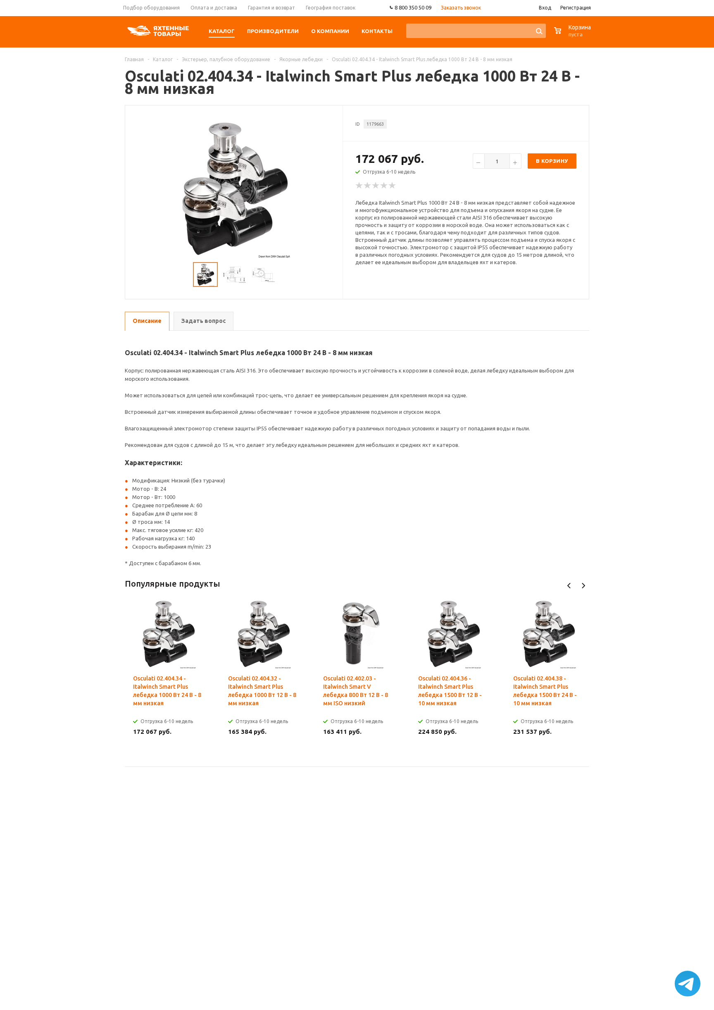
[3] (376, 185)
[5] (392, 185)
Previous (569, 586)
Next (583, 586)
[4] (384, 185)
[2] (368, 185)
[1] (359, 185)
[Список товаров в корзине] (573, 35)
